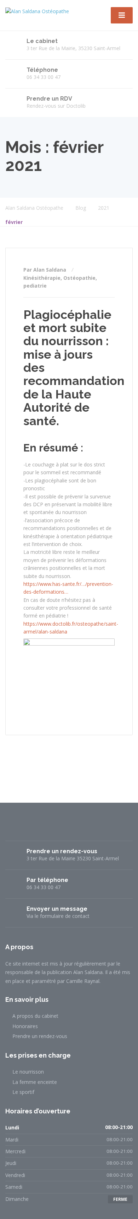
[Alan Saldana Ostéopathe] (37, 10)
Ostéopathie (79, 277)
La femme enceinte (34, 1082)
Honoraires (25, 1026)
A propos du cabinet (35, 1015)
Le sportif (23, 1092)
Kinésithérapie (42, 277)
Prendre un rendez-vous (39, 1036)
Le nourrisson (28, 1071)
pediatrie (35, 285)
